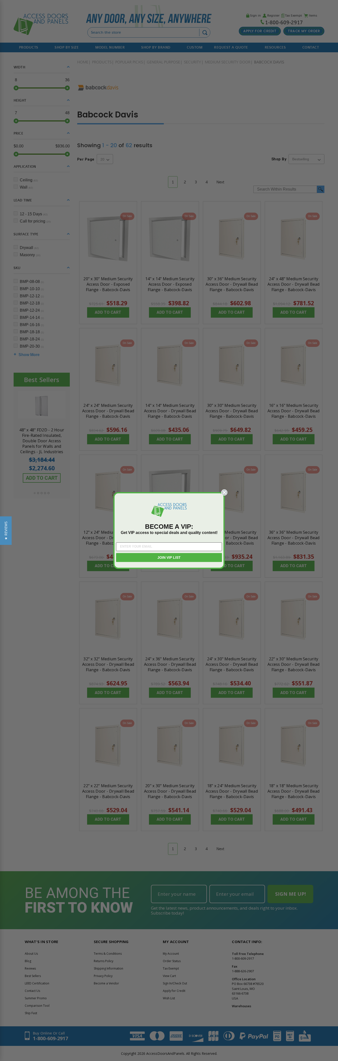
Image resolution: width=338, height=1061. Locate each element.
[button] (6, 530)
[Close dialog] (224, 492)
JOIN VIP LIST (169, 557)
